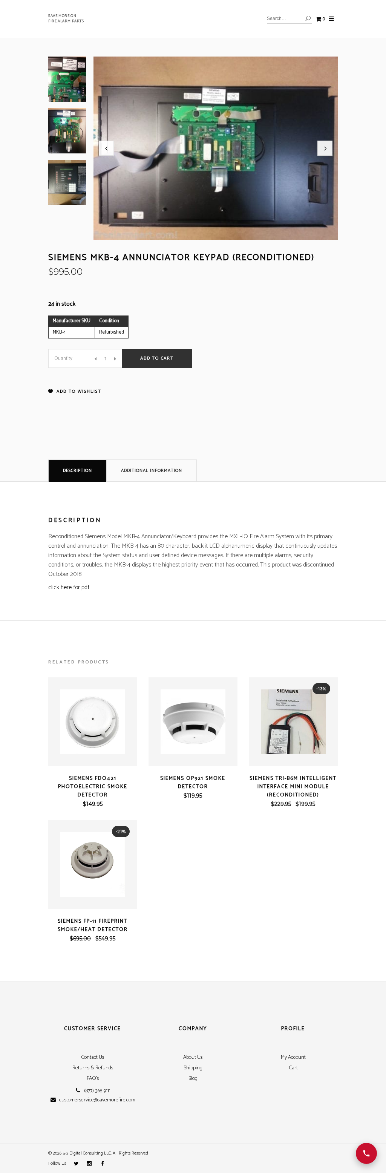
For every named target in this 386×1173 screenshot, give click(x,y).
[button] (106, 148)
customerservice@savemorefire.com (97, 1100)
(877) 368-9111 (97, 1091)
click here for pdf (68, 587)
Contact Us (92, 1057)
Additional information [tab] (151, 470)
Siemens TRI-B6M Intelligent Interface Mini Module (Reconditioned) (293, 786)
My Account (293, 1057)
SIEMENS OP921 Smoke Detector (192, 782)
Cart (293, 1068)
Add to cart (157, 358)
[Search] (308, 18)
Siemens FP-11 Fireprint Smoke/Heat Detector (93, 925)
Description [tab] (77, 470)
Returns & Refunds (92, 1068)
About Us (192, 1057)
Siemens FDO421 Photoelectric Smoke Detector (92, 786)
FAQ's (93, 1078)
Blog (193, 1078)
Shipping (193, 1068)
